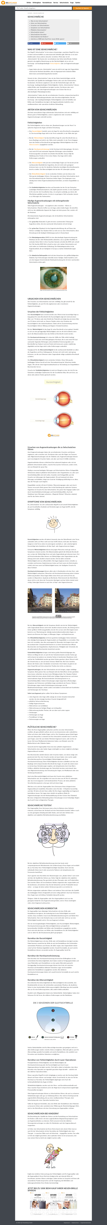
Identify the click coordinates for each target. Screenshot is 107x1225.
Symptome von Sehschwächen (40, 28)
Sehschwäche (64, 2)
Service (55, 2)
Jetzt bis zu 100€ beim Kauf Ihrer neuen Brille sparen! (47, 39)
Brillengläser (37, 2)
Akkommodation (34, 144)
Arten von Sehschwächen (39, 23)
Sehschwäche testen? (37, 32)
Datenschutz (75, 1222)
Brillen (29, 2)
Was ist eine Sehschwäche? (39, 21)
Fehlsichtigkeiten (55, 63)
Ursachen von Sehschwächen (40, 25)
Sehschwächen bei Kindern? (39, 37)
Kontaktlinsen (47, 2)
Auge (72, 2)
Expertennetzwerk (86, 1222)
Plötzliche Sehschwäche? (38, 30)
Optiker (77, 2)
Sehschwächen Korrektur (39, 34)
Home (30, 13)
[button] (34, 43)
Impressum (67, 1222)
